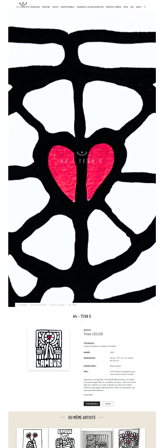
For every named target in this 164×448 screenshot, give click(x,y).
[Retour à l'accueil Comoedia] (23, 5)
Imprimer (108, 404)
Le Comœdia (22, 305)
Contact (139, 7)
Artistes (55, 7)
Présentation (35, 7)
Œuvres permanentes (39, 305)
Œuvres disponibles (67, 7)
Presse (126, 7)
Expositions (46, 7)
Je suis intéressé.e (92, 404)
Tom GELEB (93, 334)
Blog (132, 7)
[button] (145, 8)
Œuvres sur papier (58, 305)
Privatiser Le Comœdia (113, 7)
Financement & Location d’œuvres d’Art (90, 7)
